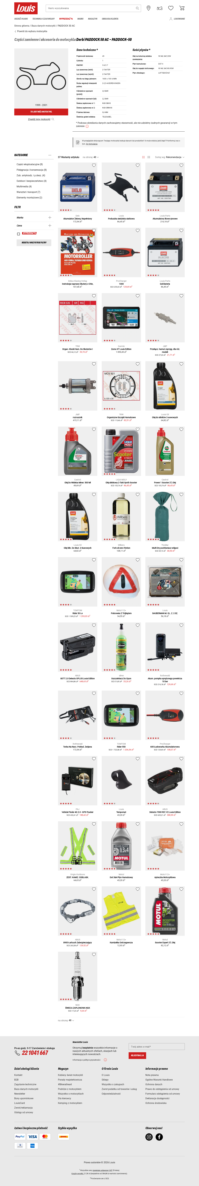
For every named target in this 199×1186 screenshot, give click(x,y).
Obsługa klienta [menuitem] (110, 19)
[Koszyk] (182, 8)
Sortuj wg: (160, 157)
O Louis (106, 1075)
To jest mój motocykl (41, 112)
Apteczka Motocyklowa (165, 877)
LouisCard (19, 1103)
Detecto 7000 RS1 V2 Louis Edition (165, 812)
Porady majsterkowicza (70, 1079)
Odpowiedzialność (111, 1093)
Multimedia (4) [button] (24, 186)
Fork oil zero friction (121, 548)
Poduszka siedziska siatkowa (121, 219)
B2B (16, 1079)
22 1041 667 (35, 1053)
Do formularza (91, 144)
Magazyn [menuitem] (92, 19)
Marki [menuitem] (80, 19)
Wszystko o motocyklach (71, 1093)
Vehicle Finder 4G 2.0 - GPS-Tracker (77, 812)
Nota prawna (152, 1075)
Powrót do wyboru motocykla (32, 31)
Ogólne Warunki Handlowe (159, 1079)
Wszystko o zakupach (113, 1084)
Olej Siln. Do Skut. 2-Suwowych (77, 548)
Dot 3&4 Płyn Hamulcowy (121, 877)
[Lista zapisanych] (171, 8)
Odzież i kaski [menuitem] (21, 19)
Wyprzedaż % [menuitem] (66, 19)
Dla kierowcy (64, 1098)
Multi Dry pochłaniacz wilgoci (165, 548)
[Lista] (149, 157)
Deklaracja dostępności (157, 1098)
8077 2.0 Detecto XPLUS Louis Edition (77, 678)
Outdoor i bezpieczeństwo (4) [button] (32, 181)
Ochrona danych (153, 1084)
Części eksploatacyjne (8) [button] (30, 164)
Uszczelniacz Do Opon (121, 678)
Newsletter (19, 1093)
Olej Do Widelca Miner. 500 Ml (78, 482)
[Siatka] (143, 156)
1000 (121, 284)
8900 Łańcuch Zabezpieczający (77, 942)
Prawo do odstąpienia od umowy (162, 1089)
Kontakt (18, 1075)
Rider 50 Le (78, 613)
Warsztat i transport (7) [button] (28, 192)
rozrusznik (77, 417)
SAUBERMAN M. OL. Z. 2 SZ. (165, 613)
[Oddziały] (149, 8)
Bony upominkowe (23, 1098)
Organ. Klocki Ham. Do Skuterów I (77, 349)
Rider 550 (121, 747)
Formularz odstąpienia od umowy (162, 1093)
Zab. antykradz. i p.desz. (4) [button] (31, 175)
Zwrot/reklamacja (23, 1107)
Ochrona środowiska (156, 1103)
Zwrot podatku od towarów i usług (119, 1089)
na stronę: (88, 157)
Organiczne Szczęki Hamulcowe (121, 417)
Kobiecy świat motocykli (70, 1075)
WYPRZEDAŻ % (29, 233)
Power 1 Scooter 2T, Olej (165, 482)
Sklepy (105, 1079)
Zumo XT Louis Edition (121, 349)
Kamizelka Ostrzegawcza (121, 942)
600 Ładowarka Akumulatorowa (165, 747)
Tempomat (121, 812)
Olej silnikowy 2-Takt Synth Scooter (121, 482)
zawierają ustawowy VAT (102, 1170)
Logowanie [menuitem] (179, 19)
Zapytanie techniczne (25, 1084)
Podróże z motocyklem (69, 1089)
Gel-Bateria (165, 284)
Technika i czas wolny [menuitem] (43, 19)
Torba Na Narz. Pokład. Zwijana (77, 747)
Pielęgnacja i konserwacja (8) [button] (32, 169)
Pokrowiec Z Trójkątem (121, 613)
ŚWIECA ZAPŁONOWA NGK (77, 1008)
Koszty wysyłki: (78, 1174)
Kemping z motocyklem (70, 1103)
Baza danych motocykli (26, 1089)
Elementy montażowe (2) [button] (29, 197)
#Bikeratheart (65, 1084)
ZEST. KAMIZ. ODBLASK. (77, 877)
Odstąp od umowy (23, 1112)
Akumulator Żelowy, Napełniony (77, 219)
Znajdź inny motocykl (39, 119)
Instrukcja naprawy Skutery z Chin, (77, 284)
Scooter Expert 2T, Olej (165, 942)
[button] (137, 8)
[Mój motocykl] (160, 8)
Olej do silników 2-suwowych (165, 417)
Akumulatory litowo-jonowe (165, 219)
